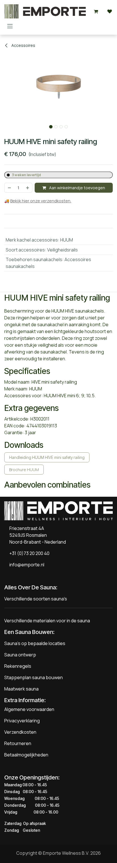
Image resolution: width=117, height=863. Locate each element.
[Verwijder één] (9, 187)
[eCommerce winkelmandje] (96, 11)
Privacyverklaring (22, 721)
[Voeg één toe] (27, 187)
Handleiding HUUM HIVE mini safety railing (47, 457)
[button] (6, 125)
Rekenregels (17, 666)
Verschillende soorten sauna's (35, 599)
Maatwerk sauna (21, 689)
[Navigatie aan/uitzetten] (10, 26)
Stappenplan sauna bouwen (33, 677)
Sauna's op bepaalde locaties (34, 643)
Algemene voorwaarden (29, 709)
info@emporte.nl (25, 565)
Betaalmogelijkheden (26, 755)
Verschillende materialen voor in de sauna (47, 620)
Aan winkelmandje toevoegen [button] (76, 187)
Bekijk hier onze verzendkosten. (40, 200)
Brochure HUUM (24, 469)
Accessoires (23, 45)
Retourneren (17, 743)
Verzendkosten (20, 732)
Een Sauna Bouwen (28, 632)
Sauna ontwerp (20, 655)
